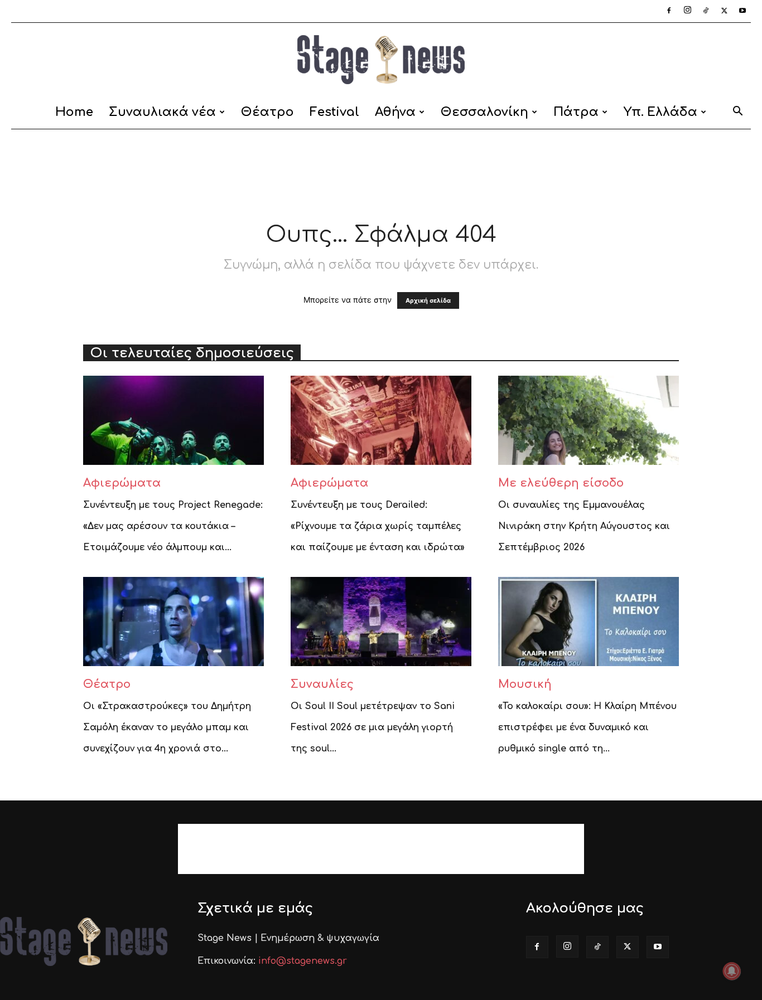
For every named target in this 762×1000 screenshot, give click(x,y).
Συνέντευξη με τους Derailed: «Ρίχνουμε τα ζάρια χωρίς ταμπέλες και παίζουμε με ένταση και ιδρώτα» (378, 526)
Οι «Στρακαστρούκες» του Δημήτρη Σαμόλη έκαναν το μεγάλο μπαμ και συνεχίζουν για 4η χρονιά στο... (167, 727)
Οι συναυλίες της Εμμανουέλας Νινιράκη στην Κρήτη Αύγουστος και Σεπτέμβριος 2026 (584, 526)
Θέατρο (267, 112)
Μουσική (525, 684)
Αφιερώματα (122, 483)
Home (74, 112)
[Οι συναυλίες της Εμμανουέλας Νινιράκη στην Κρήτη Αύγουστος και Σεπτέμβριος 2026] (588, 420)
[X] (724, 11)
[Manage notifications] (732, 971)
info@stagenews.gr (302, 961)
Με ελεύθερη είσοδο (561, 483)
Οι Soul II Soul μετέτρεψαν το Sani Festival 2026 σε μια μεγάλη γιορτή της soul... (373, 727)
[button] (737, 113)
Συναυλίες (322, 684)
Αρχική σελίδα (428, 300)
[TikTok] (705, 11)
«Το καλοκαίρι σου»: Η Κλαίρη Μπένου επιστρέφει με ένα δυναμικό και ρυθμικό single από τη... (587, 727)
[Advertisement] (381, 168)
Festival (334, 112)
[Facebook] (668, 11)
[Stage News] (381, 59)
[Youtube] (742, 11)
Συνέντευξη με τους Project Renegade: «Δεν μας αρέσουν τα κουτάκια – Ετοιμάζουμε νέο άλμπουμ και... (173, 526)
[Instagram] (687, 11)
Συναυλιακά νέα (162, 112)
